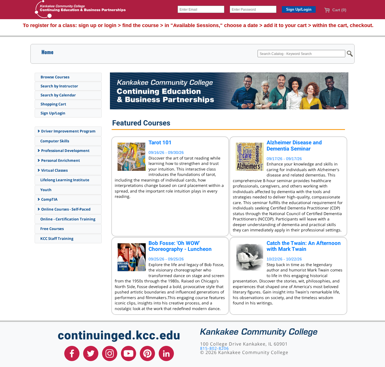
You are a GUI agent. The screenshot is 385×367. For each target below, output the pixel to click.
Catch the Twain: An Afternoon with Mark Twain (304, 246)
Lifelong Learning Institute (64, 179)
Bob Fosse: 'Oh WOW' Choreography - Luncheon (180, 246)
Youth (45, 189)
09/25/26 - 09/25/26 (166, 259)
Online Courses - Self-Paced (65, 209)
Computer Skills (54, 140)
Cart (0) (338, 10)
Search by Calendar (58, 95)
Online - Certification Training (67, 219)
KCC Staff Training (56, 238)
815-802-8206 (214, 348)
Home (47, 52)
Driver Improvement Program (68, 131)
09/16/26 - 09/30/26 (166, 152)
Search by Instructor (59, 86)
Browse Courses (55, 76)
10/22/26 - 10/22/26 (284, 259)
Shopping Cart (53, 104)
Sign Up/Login (53, 113)
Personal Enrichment (60, 160)
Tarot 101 (160, 142)
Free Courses (51, 228)
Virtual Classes (54, 170)
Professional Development (65, 150)
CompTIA (48, 199)
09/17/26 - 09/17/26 (284, 158)
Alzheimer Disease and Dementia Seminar (294, 145)
